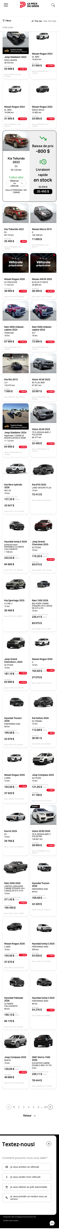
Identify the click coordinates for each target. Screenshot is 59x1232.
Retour (27, 1115)
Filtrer (8, 21)
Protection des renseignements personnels (19, 1217)
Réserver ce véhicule (14, 183)
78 (45, 1107)
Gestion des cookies (10, 1220)
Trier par (38, 21)
